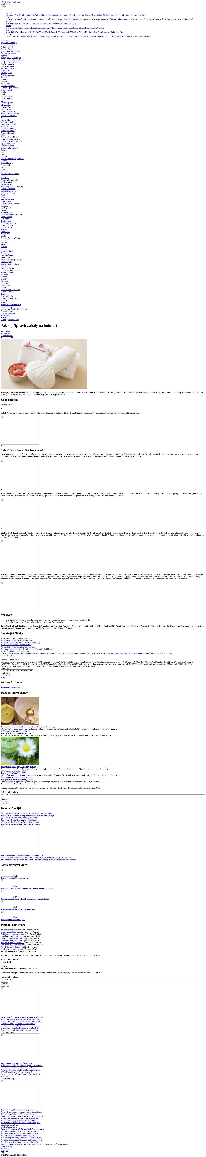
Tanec (3, 294)
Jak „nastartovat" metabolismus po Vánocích (18, 647)
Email (97, 36)
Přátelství (60, 24)
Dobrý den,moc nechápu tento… (13, 934)
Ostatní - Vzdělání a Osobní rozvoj (14, 309)
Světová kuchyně (186, 19)
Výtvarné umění (7, 296)
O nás (19, 1144)
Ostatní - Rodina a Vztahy (46, 24)
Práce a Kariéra (7, 199)
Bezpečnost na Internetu (36, 36)
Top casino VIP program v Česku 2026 (16, 1064)
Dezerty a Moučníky (64, 19)
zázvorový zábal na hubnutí (161, 653)
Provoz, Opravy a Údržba (10, 51)
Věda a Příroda (45, 32)
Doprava (4, 79)
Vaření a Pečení (23, 19)
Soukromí (53, 1144)
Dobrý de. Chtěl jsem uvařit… (12, 940)
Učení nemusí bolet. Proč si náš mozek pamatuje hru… (21, 1022)
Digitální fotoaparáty (8, 111)
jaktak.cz (4, 1144)
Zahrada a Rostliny (138, 15)
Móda (69, 28)
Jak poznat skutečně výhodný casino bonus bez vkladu (23, 855)
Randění (67, 24)
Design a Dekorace (123, 15)
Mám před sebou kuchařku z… (12, 943)
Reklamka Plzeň (21, 1155)
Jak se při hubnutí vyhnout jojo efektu (15, 651)
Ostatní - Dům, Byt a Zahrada (73, 15)
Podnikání (5, 178)
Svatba (33, 24)
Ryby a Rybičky (7, 90)
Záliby (60, 32)
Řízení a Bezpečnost (8, 53)
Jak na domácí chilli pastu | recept (14, 878)
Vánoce (4, 277)
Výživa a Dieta (12, 28)
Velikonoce (5, 281)
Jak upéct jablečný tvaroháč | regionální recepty (18, 1114)
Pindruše (4, 1076)
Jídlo (7, 17)
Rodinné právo (6, 217)
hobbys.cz (5, 986)
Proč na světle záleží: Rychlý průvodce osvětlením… (21, 1026)
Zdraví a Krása (13, 320)
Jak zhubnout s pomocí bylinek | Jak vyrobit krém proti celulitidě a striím (28, 649)
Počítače (9, 34)
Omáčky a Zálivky (79, 19)
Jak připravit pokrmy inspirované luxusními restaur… (21, 1070)
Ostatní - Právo (6, 227)
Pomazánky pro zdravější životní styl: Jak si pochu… (22, 1129)
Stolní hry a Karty (117, 32)
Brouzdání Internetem (65, 36)
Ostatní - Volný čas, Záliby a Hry (76, 32)
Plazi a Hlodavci (7, 98)
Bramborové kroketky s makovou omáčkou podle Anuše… (23, 1116)
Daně (3, 169)
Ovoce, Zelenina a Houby (133, 19)
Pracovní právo (6, 212)
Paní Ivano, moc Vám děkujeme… (14, 945)
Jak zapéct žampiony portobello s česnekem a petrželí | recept (25, 899)
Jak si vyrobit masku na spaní (13, 920)
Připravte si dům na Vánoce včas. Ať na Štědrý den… (21, 1019)
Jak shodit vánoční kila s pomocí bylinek (16, 645)
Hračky (36, 32)
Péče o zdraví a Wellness (94, 28)
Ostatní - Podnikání (8, 189)
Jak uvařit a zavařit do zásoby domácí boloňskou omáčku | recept (27, 816)
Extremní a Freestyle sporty (11, 260)
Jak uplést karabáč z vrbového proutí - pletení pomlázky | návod (27, 888)
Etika (3, 152)
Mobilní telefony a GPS (10, 114)
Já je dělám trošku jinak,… (11, 947)
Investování (5, 165)
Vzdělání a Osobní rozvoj (11, 305)
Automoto (5, 40)
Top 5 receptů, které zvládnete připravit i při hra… (21, 1110)
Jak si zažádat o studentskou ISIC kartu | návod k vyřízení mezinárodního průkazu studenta (38, 860)
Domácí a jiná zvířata (9, 88)
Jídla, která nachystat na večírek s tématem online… (20, 1131)
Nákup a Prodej (7, 47)
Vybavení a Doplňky (9, 43)
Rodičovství (17, 24)
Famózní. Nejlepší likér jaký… (12, 938)
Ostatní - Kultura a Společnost (12, 159)
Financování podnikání (9, 180)
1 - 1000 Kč (5, 334)
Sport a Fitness (7, 251)
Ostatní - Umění (7, 292)
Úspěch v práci (6, 208)
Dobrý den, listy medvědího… (12, 936)
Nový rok (4, 283)
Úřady (3, 197)
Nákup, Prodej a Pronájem (51, 15)
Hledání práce (6, 202)
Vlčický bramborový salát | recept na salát (16, 1072)
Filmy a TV (5, 300)
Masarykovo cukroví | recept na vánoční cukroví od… (21, 1074)
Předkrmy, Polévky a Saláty (154, 19)
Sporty (3, 253)
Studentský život (7, 311)
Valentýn (4, 275)
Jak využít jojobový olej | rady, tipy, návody (18, 767)
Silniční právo (6, 219)
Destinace (4, 81)
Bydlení (9, 13)
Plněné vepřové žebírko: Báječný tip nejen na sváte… (21, 1118)
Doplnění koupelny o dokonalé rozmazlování (18, 1024)
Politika (4, 156)
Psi (2, 101)
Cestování (5, 77)
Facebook (4, 801)
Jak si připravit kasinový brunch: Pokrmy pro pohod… (21, 1112)
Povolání (4, 206)
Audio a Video (6, 107)
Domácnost (10, 15)
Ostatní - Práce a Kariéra (10, 204)
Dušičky (4, 279)
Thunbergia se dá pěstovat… (12, 930)
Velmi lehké (5, 331)
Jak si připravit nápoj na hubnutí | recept (16, 638)
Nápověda (35, 1144)
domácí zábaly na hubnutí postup (49, 653)
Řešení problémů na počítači (84, 36)
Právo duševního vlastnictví (11, 214)
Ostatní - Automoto (8, 49)
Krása (38, 28)
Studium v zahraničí (8, 313)
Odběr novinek (6, 1146)
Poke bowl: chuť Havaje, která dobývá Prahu (18, 1068)
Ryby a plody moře (172, 19)
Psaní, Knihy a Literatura (10, 290)
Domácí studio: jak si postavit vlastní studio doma (19, 1030)
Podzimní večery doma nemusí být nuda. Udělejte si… (22, 1017)
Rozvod (9, 24)
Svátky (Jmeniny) (7, 272)
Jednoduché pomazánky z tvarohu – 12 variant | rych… (22, 1138)
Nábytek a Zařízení (33, 15)
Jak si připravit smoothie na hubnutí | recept (17, 640)
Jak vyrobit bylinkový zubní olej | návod (17, 780)
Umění (3, 287)
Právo (3, 210)
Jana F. (9, 655)
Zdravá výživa (50, 19)
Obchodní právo (7, 225)
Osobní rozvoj (6, 307)
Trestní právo (6, 221)
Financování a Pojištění (9, 45)
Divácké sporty (6, 262)
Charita (3, 154)
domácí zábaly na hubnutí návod (24, 653)
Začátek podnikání (8, 182)
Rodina (8, 21)
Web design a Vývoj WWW (111, 36)
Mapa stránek (63, 1144)
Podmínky (44, 1144)
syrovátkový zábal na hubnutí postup (105, 653)
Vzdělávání (5, 315)
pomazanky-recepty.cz (9, 1125)
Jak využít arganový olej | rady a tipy (16, 733)
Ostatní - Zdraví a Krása (27, 28)
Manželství (26, 24)
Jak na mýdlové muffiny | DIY (13, 773)
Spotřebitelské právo (8, 223)
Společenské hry (104, 32)
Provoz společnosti (8, 193)
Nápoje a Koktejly (93, 19)
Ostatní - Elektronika (9, 116)
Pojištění (4, 172)
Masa (103, 19)
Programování (51, 36)
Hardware (133, 36)
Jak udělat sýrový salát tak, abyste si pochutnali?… (20, 1142)
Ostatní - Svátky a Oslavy (10, 270)
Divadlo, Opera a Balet (9, 298)
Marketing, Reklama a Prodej (12, 187)
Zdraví (8, 26)
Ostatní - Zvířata (7, 96)
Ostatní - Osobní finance (10, 174)
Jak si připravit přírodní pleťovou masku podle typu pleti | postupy (28, 727)
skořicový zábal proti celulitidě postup (76, 653)
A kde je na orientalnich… (11, 949)
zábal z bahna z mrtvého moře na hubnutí (135, 653)
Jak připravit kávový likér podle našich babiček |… (20, 1121)
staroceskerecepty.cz (8, 1079)
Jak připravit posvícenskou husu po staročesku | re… (20, 1123)
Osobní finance (7, 163)
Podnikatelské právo (8, 191)
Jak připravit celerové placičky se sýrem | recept (20, 824)
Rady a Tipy (5, 83)
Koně (3, 94)
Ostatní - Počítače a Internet (16, 36)
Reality (3, 167)
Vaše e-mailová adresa (9, 792)
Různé (3, 249)
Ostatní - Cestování (8, 86)
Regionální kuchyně (36, 19)
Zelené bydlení (20, 15)
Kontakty (12, 1144)
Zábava (4, 318)
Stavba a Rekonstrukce (93, 15)
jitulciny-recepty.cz (8, 1032)
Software (125, 36)
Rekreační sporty (7, 255)
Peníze (3, 176)
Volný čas (9, 30)
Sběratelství (93, 32)
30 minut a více (7, 336)
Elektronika (6, 105)
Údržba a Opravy (109, 15)
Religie (3, 150)
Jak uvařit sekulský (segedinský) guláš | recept (19, 820)
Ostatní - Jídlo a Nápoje (114, 19)
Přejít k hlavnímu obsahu (10, 2)
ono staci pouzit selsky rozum (12, 932)
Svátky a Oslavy (7, 268)
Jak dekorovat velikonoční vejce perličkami (18, 909)
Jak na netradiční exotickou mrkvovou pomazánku (20, 1133)
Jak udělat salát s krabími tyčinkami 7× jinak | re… (20, 1136)
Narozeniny (5, 285)
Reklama (26, 1144)
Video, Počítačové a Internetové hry (19, 32)
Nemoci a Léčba (78, 28)
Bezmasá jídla (11, 19)
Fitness (3, 266)
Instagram (4, 803)
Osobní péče (46, 28)
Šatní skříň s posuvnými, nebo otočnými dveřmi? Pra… (22, 1066)
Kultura (4, 161)
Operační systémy (144, 36)
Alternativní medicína (59, 28)
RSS (2, 1153)
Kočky (3, 92)
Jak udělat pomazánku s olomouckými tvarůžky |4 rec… (22, 1140)
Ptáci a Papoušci (7, 103)
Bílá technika (6, 109)
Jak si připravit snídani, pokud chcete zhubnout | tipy (20, 643)
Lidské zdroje (6, 184)
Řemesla (54, 32)
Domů (3, 320)
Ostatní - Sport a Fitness (10, 264)
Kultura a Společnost (9, 148)
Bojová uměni (6, 257)
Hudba (3, 303)
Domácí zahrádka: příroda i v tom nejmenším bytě (20, 1028)
